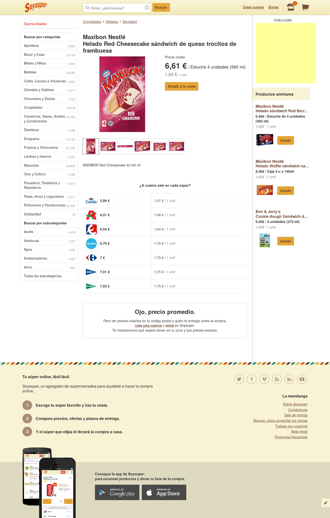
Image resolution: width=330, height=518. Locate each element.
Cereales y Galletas (49, 89)
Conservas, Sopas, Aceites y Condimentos (49, 118)
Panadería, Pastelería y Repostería (49, 185)
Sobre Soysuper (295, 404)
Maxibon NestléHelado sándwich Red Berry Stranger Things (283, 108)
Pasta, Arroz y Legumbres (49, 196)
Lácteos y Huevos (49, 156)
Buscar (161, 7)
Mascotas (49, 165)
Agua (49, 249)
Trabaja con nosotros (291, 426)
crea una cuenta (148, 325)
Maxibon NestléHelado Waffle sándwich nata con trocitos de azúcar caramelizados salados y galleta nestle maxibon (283, 163)
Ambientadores (49, 258)
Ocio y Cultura (49, 174)
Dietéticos (49, 129)
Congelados (92, 21)
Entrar (274, 7)
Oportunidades (35, 23)
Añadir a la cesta (182, 86)
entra (169, 325)
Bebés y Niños (49, 63)
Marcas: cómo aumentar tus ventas (280, 420)
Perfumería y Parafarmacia (49, 205)
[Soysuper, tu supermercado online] (36, 7)
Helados (112, 21)
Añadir (285, 140)
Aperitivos (49, 45)
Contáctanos (298, 409)
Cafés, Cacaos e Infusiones (49, 81)
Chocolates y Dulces (49, 98)
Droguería (49, 138)
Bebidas (49, 72)
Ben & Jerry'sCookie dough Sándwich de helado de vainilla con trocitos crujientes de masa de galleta (283, 214)
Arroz (49, 267)
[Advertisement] (286, 53)
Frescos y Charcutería (49, 147)
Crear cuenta (253, 7)
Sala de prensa (296, 414)
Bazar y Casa (49, 54)
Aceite (49, 231)
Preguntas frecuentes (291, 436)
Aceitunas (49, 240)
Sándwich (129, 21)
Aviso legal (299, 431)
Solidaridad (49, 214)
